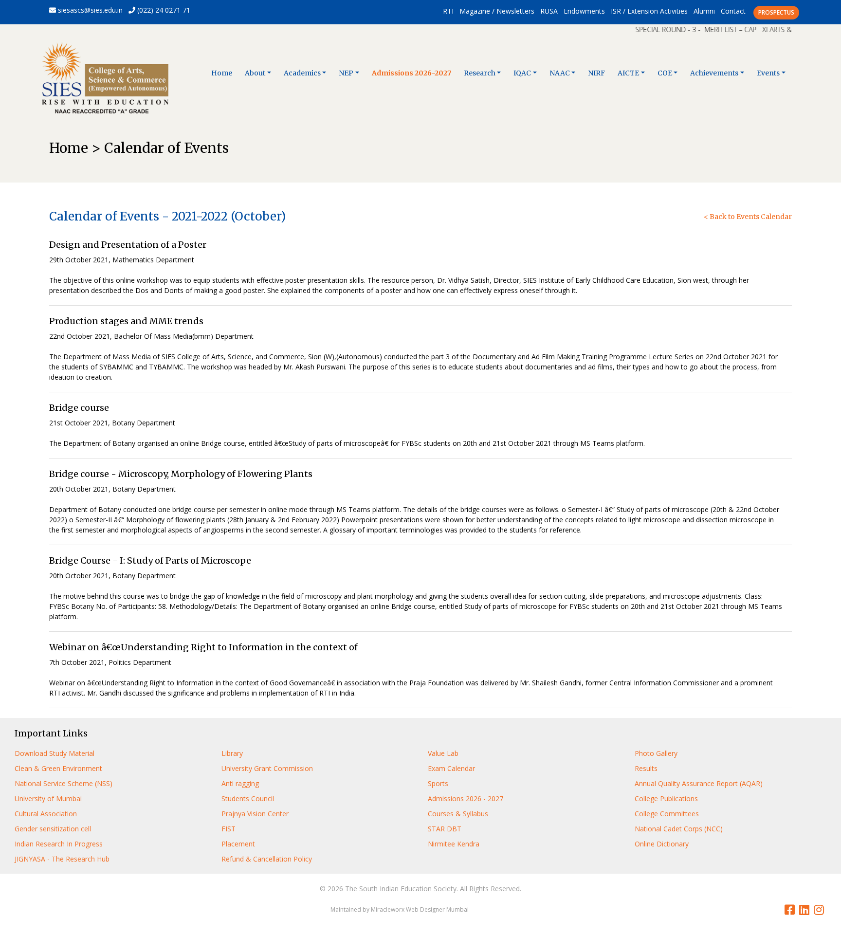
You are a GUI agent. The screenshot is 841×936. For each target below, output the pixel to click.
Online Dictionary (662, 843)
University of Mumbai (48, 798)
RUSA (549, 11)
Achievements (714, 73)
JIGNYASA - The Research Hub (62, 858)
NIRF (596, 73)
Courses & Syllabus (458, 813)
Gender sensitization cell (53, 828)
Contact (733, 11)
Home (221, 73)
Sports (438, 783)
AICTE (628, 73)
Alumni (704, 11)
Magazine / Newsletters (496, 11)
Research (479, 73)
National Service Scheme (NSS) (63, 783)
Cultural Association (46, 813)
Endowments (584, 11)
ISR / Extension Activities (649, 11)
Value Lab (443, 753)
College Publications (666, 798)
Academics (302, 73)
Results (646, 768)
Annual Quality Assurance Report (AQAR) (699, 783)
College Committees (667, 813)
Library (232, 753)
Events (768, 73)
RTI (448, 11)
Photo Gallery (656, 753)
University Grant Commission (267, 768)
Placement (238, 843)
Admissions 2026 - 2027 (465, 798)
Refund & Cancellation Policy (266, 858)
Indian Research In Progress (59, 843)
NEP (346, 73)
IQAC (522, 73)
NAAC (559, 73)
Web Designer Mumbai (437, 909)
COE (665, 73)
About (255, 73)
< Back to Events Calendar (748, 216)
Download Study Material (54, 753)
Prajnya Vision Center (255, 813)
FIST (228, 828)
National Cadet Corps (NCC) (679, 828)
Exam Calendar (451, 768)
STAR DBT (444, 828)
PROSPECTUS (776, 12)
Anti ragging (240, 783)
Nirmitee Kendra (453, 843)
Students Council (247, 798)
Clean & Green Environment (58, 768)
